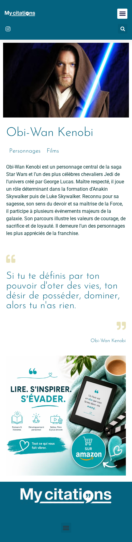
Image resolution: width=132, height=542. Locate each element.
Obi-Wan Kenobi (108, 340)
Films (53, 151)
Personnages (25, 151)
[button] (122, 14)
